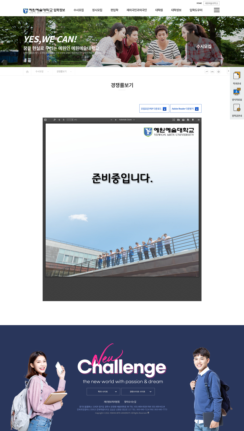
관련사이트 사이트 (137, 391)
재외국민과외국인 (137, 10)
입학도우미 (196, 10)
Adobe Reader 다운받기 (183, 108)
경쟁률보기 (62, 71)
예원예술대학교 (211, 3)
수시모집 (79, 10)
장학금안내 (237, 115)
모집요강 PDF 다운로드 (151, 108)
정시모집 (97, 10)
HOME (199, 3)
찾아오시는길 (130, 401)
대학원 (159, 10)
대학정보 (176, 10)
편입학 (114, 10)
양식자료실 (237, 99)
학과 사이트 (103, 391)
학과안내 (237, 83)
